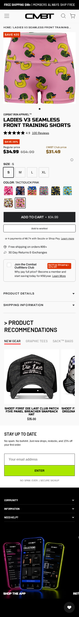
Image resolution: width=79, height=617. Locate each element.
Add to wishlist (39, 228)
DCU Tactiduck (8, 203)
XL (44, 172)
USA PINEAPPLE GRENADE (20, 191)
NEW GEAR (12, 341)
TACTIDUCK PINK (20, 203)
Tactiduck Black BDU (56, 191)
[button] (72, 159)
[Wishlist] (69, 607)
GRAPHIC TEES (37, 341)
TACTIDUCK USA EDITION (32, 191)
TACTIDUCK (67, 191)
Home (7, 27)
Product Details (18, 293)
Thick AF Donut (8, 191)
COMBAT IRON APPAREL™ (17, 114)
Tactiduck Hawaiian (44, 191)
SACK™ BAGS (63, 341)
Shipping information (23, 305)
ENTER (39, 470)
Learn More (59, 276)
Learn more (67, 238)
